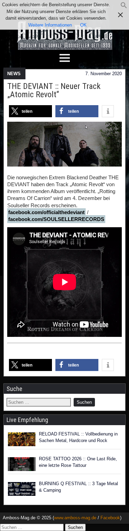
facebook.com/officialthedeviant (46, 212)
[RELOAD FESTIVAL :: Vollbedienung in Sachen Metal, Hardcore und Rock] (21, 439)
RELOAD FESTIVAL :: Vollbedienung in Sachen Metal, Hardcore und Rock (78, 437)
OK (83, 25)
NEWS (14, 73)
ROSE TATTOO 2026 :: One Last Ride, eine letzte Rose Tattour (78, 462)
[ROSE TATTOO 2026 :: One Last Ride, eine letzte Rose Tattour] (21, 464)
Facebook (110, 517)
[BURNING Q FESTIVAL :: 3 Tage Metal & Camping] (21, 489)
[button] (123, 7)
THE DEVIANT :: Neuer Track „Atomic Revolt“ (53, 90)
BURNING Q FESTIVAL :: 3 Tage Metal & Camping (78, 487)
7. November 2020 (103, 73)
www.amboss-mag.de (75, 517)
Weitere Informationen (50, 25)
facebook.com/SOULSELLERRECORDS (56, 219)
